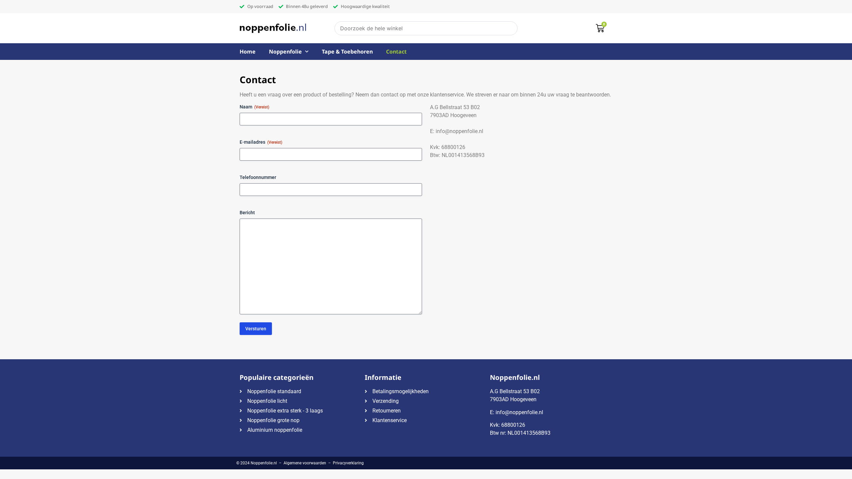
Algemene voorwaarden (305, 463)
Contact (396, 51)
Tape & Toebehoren (347, 51)
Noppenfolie (285, 51)
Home (248, 51)
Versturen (255, 328)
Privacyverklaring (348, 463)
